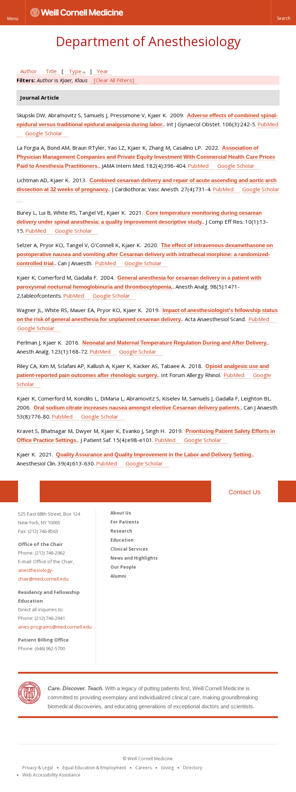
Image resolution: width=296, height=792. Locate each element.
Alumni (118, 576)
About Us (120, 513)
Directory (192, 768)
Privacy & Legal (37, 768)
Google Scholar (43, 133)
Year (102, 71)
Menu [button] (12, 19)
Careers (143, 768)
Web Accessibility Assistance (51, 775)
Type (75, 71)
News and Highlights (134, 558)
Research (121, 531)
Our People (123, 567)
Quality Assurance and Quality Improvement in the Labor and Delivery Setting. (154, 454)
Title (51, 71)
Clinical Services (129, 549)
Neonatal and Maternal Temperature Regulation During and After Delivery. (174, 343)
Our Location (29, 491)
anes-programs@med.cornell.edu (55, 626)
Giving (167, 768)
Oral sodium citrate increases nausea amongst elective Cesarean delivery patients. (137, 407)
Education (122, 540)
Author (28, 71)
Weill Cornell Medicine (148, 732)
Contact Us (244, 492)
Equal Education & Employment (94, 768)
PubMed (198, 165)
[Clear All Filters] (114, 80)
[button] (283, 12)
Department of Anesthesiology (148, 41)
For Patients (124, 522)
